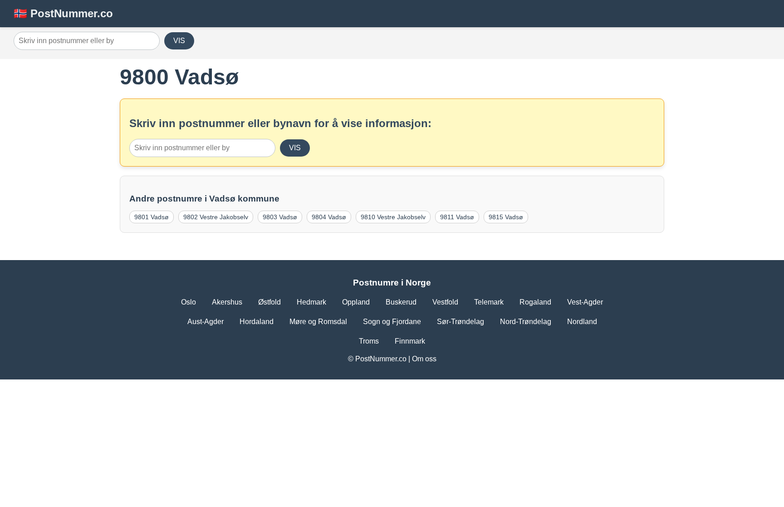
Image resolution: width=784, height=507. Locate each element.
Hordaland (257, 321)
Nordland (582, 321)
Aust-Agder (205, 321)
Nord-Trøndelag (525, 321)
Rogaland (535, 302)
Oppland (356, 302)
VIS (179, 40)
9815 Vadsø (506, 217)
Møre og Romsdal (318, 321)
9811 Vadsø (457, 217)
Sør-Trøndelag (460, 321)
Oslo (188, 302)
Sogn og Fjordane (392, 321)
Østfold (269, 302)
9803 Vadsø (280, 217)
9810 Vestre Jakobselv (393, 217)
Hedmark (311, 302)
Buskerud (401, 302)
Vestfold (445, 302)
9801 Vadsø (151, 217)
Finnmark (410, 341)
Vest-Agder (585, 302)
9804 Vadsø (329, 217)
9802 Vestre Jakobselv (215, 217)
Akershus (227, 302)
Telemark (489, 302)
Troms (369, 341)
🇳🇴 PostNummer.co (63, 13)
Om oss (424, 359)
